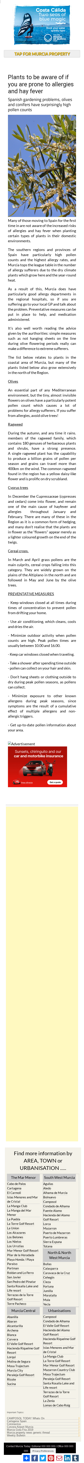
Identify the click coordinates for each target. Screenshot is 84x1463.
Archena (12, 1330)
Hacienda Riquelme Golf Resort (23, 1350)
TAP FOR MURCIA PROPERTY (42, 53)
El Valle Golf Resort (20, 1344)
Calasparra (50, 1268)
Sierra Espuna (52, 1242)
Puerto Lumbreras (55, 1237)
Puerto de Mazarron (56, 1233)
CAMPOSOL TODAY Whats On (25, 1418)
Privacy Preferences (43, 1450)
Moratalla (50, 1295)
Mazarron (49, 1228)
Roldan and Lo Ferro (20, 1273)
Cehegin (48, 1277)
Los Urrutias (15, 1246)
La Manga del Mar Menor (19, 1212)
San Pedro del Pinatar (21, 1281)
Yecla (46, 1304)
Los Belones (15, 1237)
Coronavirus (14, 1424)
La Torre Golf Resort (20, 1223)
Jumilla (48, 1291)
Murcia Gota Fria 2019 (20, 1430)
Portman (13, 1268)
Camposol (49, 1201)
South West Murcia (59, 1177)
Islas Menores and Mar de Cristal (22, 1199)
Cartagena (14, 1188)
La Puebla (13, 1219)
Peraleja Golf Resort (20, 1375)
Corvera (12, 1339)
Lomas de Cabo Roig (56, 1405)
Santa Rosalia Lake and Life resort (22, 1288)
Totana (47, 1246)
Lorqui (11, 1357)
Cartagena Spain (17, 1421)
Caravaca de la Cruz (56, 1273)
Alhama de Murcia (55, 1193)
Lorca (47, 1224)
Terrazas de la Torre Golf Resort (20, 1297)
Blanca (11, 1335)
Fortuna (48, 1286)
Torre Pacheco (16, 1303)
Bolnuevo (49, 1197)
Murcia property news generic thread (28, 1432)
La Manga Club (17, 1206)
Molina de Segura (18, 1361)
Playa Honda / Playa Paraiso (20, 1262)
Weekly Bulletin (16, 1435)
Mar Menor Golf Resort (23, 1250)
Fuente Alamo (52, 1210)
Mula (46, 1300)
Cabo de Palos (16, 1184)
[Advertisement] (42, 974)
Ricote (11, 1379)
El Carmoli (14, 1193)
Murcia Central (23, 1310)
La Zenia (49, 1401)
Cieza (47, 1282)
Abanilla (12, 1317)
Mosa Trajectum (18, 1366)
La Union (13, 1228)
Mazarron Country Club (59, 1370)
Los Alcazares (16, 1232)
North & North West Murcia (59, 1255)
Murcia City (15, 1370)
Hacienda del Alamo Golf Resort (56, 1217)
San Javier (14, 1277)
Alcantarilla (15, 1326)
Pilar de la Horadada (20, 1255)
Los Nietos (14, 1241)
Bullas (47, 1264)
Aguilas (48, 1184)
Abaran (12, 1321)
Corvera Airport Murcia (20, 1427)
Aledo (47, 1188)
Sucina (11, 1384)
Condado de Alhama (56, 1206)
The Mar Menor (23, 1177)
